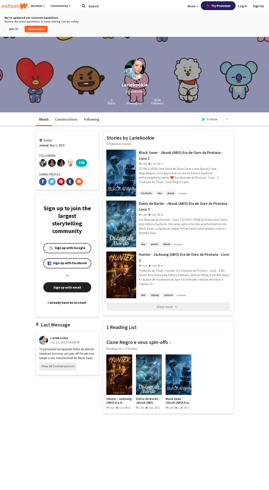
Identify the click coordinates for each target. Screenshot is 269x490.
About (44, 119)
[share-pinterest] (61, 181)
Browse (37, 6)
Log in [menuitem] (242, 6)
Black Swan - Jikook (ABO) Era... (178, 400)
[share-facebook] (43, 181)
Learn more (36, 29)
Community (59, 6)
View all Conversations (58, 366)
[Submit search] (84, 6)
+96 (81, 162)
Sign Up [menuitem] (258, 6)
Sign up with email (67, 287)
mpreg (155, 295)
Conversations (66, 119)
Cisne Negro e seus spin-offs (137, 342)
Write (191, 6)
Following (91, 119)
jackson (168, 295)
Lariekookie (59, 338)
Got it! (13, 29)
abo (160, 193)
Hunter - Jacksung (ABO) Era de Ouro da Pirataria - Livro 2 (184, 257)
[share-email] (79, 181)
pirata (154, 244)
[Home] (14, 6)
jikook (170, 193)
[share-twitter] (52, 181)
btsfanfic (146, 193)
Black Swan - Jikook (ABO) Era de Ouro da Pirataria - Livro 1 (181, 155)
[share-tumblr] (70, 181)
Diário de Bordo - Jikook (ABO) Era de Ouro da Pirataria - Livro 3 (184, 206)
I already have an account (67, 302)
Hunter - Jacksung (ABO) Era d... (119, 400)
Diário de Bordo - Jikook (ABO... (148, 400)
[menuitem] (209, 119)
